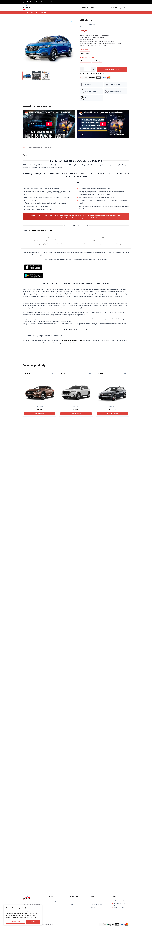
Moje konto (94, 901)
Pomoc (104, 7)
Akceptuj (32, 922)
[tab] (24, 147)
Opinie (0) (48, 147)
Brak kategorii (36, 13)
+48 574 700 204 (29, 2)
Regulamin (94, 907)
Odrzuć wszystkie (15, 922)
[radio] (85, 53)
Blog (98, 7)
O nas (92, 7)
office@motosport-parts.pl (45, 2)
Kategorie (83, 7)
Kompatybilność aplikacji (87, 57)
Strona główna (27, 13)
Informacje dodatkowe (35, 147)
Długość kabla (84, 49)
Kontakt (114, 7)
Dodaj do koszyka (111, 69)
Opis (24, 147)
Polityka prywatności (97, 904)
